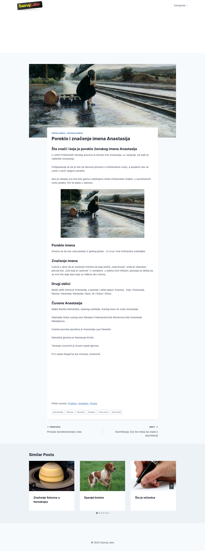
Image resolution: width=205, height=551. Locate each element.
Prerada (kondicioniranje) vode (64, 429)
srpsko (91, 412)
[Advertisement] (102, 32)
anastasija (58, 412)
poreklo (81, 412)
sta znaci (103, 412)
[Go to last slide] (33, 485)
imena (70, 412)
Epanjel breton (94, 497)
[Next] (171, 485)
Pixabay (72, 403)
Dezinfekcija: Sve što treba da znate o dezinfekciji (136, 431)
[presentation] (51, 476)
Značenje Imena (75, 133)
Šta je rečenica (145, 497)
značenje (116, 412)
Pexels (93, 403)
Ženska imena (58, 133)
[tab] (97, 513)
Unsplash (83, 403)
